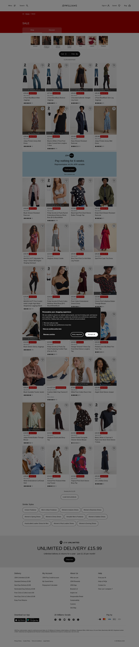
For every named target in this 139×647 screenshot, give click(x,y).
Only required (77, 335)
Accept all (91, 335)
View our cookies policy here (52, 330)
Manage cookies (49, 335)
